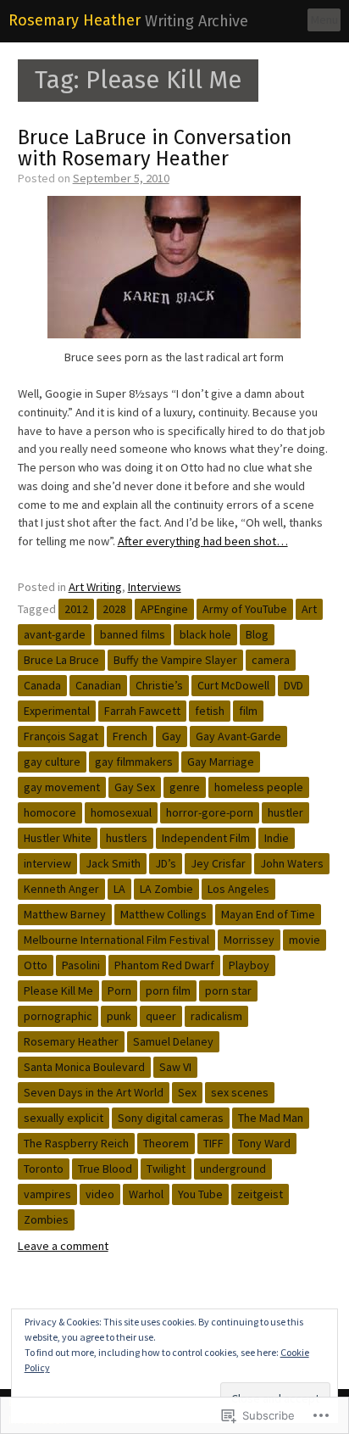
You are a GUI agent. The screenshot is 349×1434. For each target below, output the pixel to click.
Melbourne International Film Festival (116, 939)
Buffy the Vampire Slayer (175, 659)
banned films (132, 634)
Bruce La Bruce (61, 659)
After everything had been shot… (203, 541)
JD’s (165, 863)
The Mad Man (270, 1117)
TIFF (213, 1143)
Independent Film (206, 837)
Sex (187, 1092)
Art (309, 609)
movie (304, 939)
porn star (228, 990)
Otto (35, 965)
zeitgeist (260, 1194)
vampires (47, 1194)
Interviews (154, 586)
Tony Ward (264, 1143)
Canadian (98, 685)
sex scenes (240, 1092)
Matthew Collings (163, 914)
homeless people (258, 787)
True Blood (105, 1168)
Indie (276, 837)
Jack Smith (113, 863)
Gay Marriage (220, 761)
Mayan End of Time (268, 914)
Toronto (44, 1168)
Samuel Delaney (173, 1041)
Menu (324, 19)
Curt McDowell (233, 685)
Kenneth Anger (61, 888)
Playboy (249, 965)
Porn (119, 990)
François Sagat (61, 736)
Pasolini (81, 965)
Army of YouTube (244, 609)
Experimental (57, 710)
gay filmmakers (134, 761)
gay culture (52, 761)
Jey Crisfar (218, 863)
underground (233, 1168)
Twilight (166, 1168)
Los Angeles (238, 888)
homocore (50, 812)
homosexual (121, 812)
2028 (114, 609)
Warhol (146, 1194)
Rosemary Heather (74, 20)
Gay (171, 736)
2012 (76, 609)
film (248, 710)
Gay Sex (134, 787)
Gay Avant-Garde (238, 736)
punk (119, 1016)
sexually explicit (63, 1117)
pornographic (58, 1016)
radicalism (216, 1016)
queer (161, 1016)
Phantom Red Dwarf (164, 965)
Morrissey (249, 939)
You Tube (200, 1194)
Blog (257, 634)
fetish (209, 710)
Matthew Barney (65, 914)
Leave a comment (63, 1245)
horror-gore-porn (209, 812)
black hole (205, 634)
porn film (168, 990)
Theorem (166, 1143)
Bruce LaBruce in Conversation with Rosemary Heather (154, 148)
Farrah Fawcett (142, 710)
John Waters (292, 863)
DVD (293, 685)
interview (47, 863)
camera (271, 659)
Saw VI (175, 1066)
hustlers (126, 837)
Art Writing (95, 586)
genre (184, 787)
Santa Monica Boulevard (84, 1066)
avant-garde (55, 634)
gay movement (62, 787)
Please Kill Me (58, 990)
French (130, 736)
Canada (42, 685)
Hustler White (57, 837)
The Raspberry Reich (76, 1143)
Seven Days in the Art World (93, 1092)
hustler (285, 812)
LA (119, 888)
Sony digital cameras (171, 1117)
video (100, 1194)
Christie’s (159, 685)
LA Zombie (166, 888)
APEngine (164, 609)
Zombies (46, 1219)
